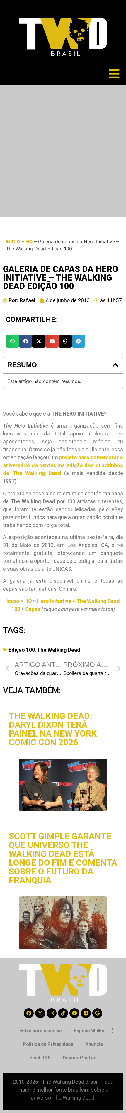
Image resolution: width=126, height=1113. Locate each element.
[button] (12, 341)
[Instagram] (52, 1013)
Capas (32, 609)
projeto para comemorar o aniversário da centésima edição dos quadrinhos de (63, 465)
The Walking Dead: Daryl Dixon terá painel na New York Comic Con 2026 (53, 729)
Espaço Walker (90, 1030)
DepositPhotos (79, 1057)
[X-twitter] (40, 1013)
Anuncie (94, 1044)
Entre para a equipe (40, 1030)
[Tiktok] (63, 1013)
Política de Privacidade (48, 1044)
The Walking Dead (58, 650)
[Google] (97, 1013)
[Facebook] (29, 1013)
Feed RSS (40, 1057)
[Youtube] (74, 1013)
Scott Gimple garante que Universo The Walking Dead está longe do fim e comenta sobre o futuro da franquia (63, 858)
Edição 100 (21, 650)
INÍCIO (13, 241)
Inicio (12, 601)
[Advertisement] (63, 151)
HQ (29, 241)
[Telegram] (86, 1013)
